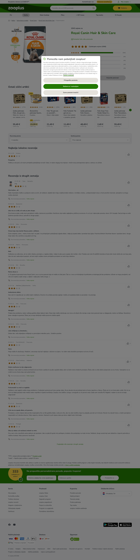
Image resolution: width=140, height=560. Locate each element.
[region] (70, 76)
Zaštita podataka (68, 75)
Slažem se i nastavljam (70, 86)
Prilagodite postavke (71, 80)
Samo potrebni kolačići (70, 92)
